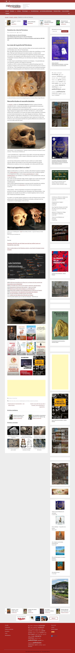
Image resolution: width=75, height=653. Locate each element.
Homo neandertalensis (28, 174)
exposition (63, 77)
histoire (53, 81)
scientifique (64, 93)
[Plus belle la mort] (60, 566)
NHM (21, 231)
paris (43, 640)
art (59, 74)
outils (40, 638)
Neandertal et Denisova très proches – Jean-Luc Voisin (23, 287)
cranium (17, 400)
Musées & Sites (57, 11)
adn (52, 72)
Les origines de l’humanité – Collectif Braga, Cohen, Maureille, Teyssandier (12, 351)
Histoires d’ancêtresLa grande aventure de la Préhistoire (40, 336)
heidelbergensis (22, 400)
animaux (55, 72)
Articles (19, 11)
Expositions (13, 23)
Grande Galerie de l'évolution (60, 472)
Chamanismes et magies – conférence (48, 21)
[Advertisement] (26, 388)
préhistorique (55, 93)
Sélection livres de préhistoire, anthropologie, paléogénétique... (61, 113)
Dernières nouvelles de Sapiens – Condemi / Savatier (21, 336)
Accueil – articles (13, 17)
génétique (64, 79)
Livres (6, 633)
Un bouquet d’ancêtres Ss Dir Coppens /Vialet (22, 352)
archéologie (55, 74)
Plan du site (53, 625)
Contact (52, 627)
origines (36, 638)
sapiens (60, 93)
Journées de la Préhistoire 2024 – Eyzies (65, 610)
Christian (20, 32)
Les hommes (14, 263)
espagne (36, 629)
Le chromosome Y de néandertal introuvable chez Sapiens (24, 292)
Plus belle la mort (56, 572)
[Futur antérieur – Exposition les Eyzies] (60, 520)
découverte (33, 629)
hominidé (27, 400)
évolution (57, 95)
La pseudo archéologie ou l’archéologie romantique (64, 21)
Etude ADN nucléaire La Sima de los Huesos (26, 290)
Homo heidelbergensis (26, 310)
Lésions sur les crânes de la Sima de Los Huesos (21, 295)
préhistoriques (15, 266)
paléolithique (56, 89)
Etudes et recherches (13, 398)
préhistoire (60, 92)
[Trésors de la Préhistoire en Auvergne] (60, 505)
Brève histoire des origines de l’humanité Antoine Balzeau (13, 372)
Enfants (7, 13)
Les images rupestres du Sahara (32, 610)
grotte (59, 79)
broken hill (11, 400)
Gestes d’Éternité (15, 21)
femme (53, 79)
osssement (32, 400)
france (56, 79)
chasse (62, 74)
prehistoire (54, 91)
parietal (63, 89)
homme (61, 81)
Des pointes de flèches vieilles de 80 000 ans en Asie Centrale (39, 416)
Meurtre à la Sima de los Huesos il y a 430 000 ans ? (22, 288)
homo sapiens (55, 83)
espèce (39, 629)
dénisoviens (22, 185)
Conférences (47, 24)
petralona (36, 400)
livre (65, 83)
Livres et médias (65, 11)
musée (56, 85)
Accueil (7, 11)
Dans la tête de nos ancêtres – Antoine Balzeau (39, 372)
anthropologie (59, 72)
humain (60, 83)
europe (42, 629)
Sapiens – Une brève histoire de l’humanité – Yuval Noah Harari (41, 351)
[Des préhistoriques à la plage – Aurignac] (60, 551)
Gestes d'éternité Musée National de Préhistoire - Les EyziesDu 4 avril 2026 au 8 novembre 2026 (60, 64)
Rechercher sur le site (56, 29)
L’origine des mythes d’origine (15, 610)
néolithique (55, 87)
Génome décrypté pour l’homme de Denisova (48, 610)
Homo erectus (13, 172)
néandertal (62, 85)
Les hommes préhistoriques (46, 11)
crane (14, 400)
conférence (60, 76)
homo (64, 81)
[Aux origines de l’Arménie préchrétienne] (60, 535)
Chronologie (25, 11)
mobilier (53, 85)
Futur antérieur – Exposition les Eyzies (32, 21)
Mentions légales (54, 629)
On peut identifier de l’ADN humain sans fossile (21, 293)
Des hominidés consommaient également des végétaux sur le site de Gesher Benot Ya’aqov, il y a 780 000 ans (20, 416)
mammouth (44, 634)
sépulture (53, 95)
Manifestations (8, 635)
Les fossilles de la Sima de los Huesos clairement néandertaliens (25, 285)
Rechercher (64, 31)
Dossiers (12, 11)
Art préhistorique (34, 11)
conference (54, 76)
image (63, 83)
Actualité (6, 625)
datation (11, 104)
